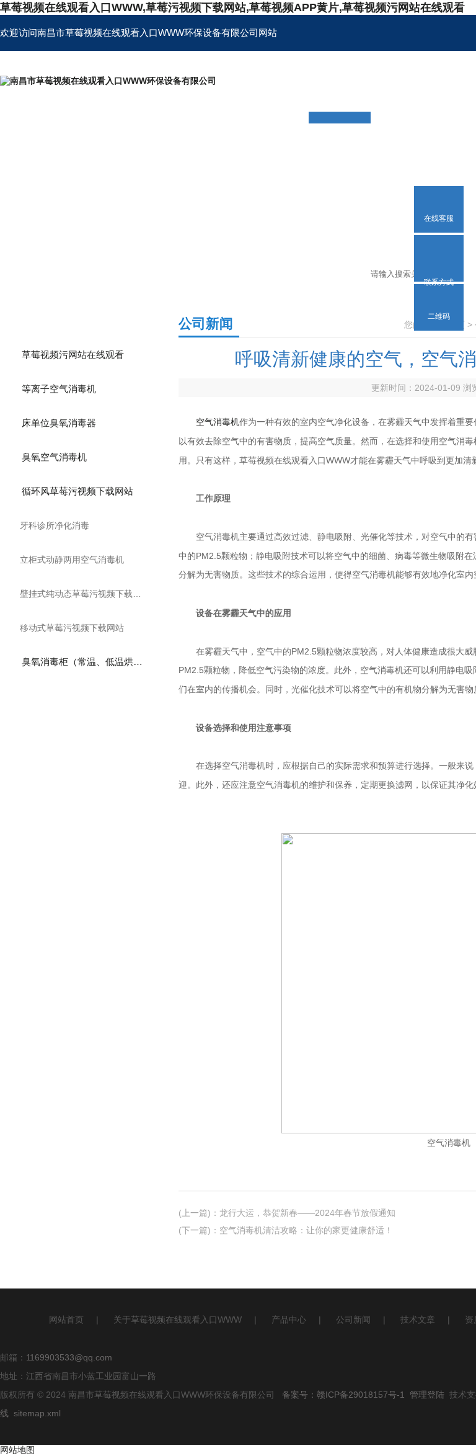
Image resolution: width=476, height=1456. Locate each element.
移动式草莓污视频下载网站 (72, 628)
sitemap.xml (37, 1413)
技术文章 (417, 1319)
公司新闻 (353, 1319)
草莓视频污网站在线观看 (73, 354)
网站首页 (66, 1319)
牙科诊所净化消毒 (54, 525)
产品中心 (288, 1319)
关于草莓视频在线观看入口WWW (177, 1319)
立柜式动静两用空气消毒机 (72, 560)
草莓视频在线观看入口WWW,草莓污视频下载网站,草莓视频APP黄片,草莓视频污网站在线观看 (232, 7)
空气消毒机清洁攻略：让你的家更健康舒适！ (306, 1230)
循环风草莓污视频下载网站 (77, 491)
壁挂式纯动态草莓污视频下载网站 (85, 594)
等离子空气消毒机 (59, 388)
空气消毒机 (217, 422)
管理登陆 (427, 1395)
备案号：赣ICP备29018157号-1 (343, 1395)
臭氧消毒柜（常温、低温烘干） (87, 661)
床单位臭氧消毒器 (59, 423)
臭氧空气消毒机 (54, 457)
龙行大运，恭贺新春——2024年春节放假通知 (307, 1213)
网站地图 (17, 1450)
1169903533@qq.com (69, 1357)
